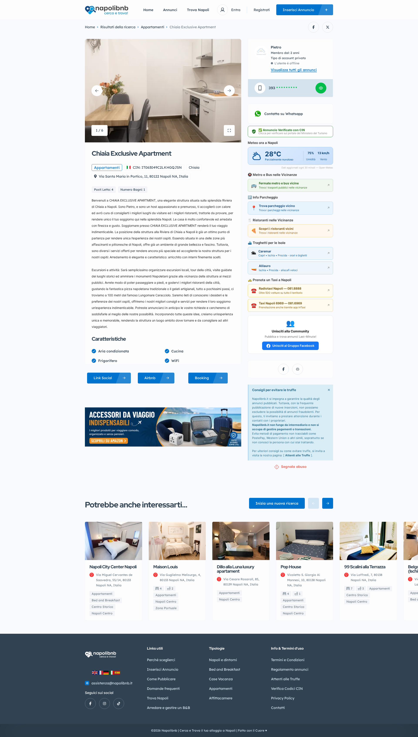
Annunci (170, 10)
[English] (95, 672)
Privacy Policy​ (282, 698)
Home (148, 10)
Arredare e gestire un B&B (168, 707)
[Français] (100, 672)
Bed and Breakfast (224, 669)
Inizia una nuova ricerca (277, 503)
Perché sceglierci (161, 660)
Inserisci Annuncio (162, 669)
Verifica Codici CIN (287, 688)
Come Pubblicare (161, 679)
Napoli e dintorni (223, 660)
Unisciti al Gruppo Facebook (293, 345)
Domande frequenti (163, 688)
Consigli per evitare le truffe (274, 390)
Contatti (278, 707)
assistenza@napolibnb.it (111, 683)
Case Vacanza (221, 679)
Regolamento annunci (289, 669)
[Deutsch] (106, 672)
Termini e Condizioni (287, 660)
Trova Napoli (198, 10)
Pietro (276, 47)
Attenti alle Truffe (297, 455)
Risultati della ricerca (117, 27)
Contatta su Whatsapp (283, 114)
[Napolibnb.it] (107, 10)
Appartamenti (152, 27)
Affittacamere (220, 698)
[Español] (117, 672)
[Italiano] (112, 672)
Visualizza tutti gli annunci (294, 70)
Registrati (262, 10)
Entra (235, 10)
